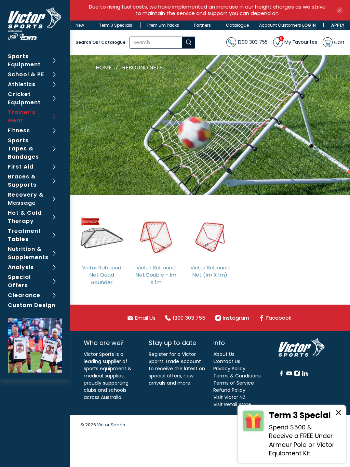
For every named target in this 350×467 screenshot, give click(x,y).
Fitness (19, 130)
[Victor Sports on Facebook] (281, 374)
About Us (223, 354)
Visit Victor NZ (229, 397)
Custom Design (31, 305)
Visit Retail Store (232, 404)
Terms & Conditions (237, 375)
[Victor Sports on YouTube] (289, 374)
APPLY (338, 25)
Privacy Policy (229, 368)
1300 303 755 (252, 42)
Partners (202, 25)
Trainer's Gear (22, 116)
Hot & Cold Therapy (25, 217)
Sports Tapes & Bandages (23, 148)
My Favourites (298, 41)
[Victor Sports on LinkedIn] (305, 374)
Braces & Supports (22, 181)
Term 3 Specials (115, 25)
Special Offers (19, 281)
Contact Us (226, 361)
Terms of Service (233, 382)
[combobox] (156, 43)
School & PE (26, 74)
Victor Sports (111, 425)
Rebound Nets (142, 67)
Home (104, 67)
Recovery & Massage (26, 199)
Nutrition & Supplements (28, 253)
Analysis (21, 267)
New (80, 25)
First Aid (20, 167)
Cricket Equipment (24, 98)
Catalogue (237, 25)
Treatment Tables (24, 235)
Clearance (24, 295)
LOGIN (309, 25)
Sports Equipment (24, 60)
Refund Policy (229, 390)
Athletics (22, 84)
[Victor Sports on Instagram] (297, 374)
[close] (339, 10)
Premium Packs (163, 25)
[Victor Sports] (35, 23)
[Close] (338, 413)
